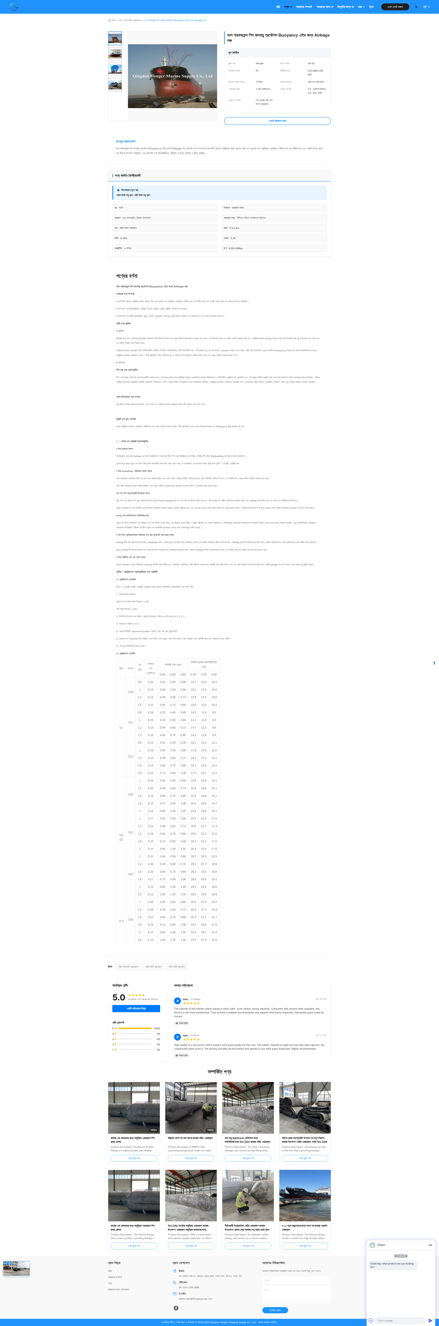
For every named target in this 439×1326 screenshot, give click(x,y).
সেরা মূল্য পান (134, 1158)
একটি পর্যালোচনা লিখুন (136, 1008)
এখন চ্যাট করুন (395, 7)
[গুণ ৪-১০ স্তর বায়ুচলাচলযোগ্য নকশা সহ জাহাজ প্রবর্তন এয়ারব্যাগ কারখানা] (305, 1196)
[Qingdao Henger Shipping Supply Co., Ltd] (14, 7)
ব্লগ (371, 7)
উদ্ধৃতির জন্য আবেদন (345, 7)
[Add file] (371, 1320)
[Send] (430, 1320)
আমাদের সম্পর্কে (304, 7)
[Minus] (430, 1245)
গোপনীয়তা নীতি (168, 1322)
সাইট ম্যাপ (180, 1322)
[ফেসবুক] (434, 663)
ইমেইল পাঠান (275, 1310)
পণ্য (286, 7)
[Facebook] (176, 1308)
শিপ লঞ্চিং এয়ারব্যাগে (133, 20)
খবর (360, 7)
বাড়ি (278, 7)
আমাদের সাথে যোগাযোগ (325, 7)
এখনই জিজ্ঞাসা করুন (277, 120)
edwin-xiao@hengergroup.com (195, 1298)
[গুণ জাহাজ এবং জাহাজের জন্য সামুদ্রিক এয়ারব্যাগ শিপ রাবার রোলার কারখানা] (134, 1196)
